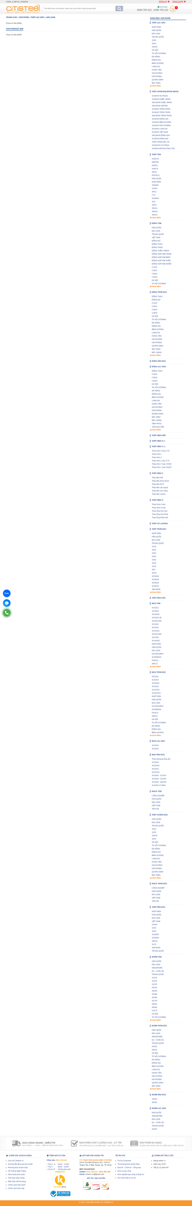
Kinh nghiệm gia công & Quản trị (130, 1174)
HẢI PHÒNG (157, 76)
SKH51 (155, 215)
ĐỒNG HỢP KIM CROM (161, 254)
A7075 (154, 1011)
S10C (154, 566)
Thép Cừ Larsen (160, 524)
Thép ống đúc (158, 907)
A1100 (154, 978)
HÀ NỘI (155, 50)
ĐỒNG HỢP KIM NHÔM (161, 264)
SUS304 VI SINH (159, 785)
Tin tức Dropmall (124, 1161)
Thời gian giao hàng (16, 1178)
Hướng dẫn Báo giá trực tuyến (20, 1164)
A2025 (154, 984)
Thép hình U (157, 473)
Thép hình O (157, 500)
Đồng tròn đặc (159, 292)
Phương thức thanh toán (18, 1168)
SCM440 (155, 198)
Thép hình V (157, 457)
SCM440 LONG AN (159, 129)
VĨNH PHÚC (157, 424)
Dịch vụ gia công (124, 1171)
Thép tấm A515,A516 (160, 481)
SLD (153, 202)
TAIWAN (155, 185)
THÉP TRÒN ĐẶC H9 (160, 142)
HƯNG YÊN (157, 70)
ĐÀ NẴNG (156, 57)
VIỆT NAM (156, 238)
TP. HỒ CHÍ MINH (159, 53)
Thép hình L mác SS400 (161, 467)
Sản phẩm (24, 17)
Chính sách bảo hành (17, 1185)
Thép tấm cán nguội (160, 487)
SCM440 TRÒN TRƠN (161, 109)
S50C (154, 839)
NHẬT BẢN (156, 27)
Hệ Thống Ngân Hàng (17, 1171)
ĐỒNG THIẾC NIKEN (160, 251)
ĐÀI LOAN (50, 17)
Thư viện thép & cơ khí (126, 1178)
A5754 (154, 1001)
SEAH (154, 172)
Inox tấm (156, 603)
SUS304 (155, 611)
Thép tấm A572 (158, 484)
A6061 (154, 1004)
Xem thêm (156, 86)
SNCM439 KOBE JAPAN (162, 102)
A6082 (154, 1007)
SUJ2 (154, 547)
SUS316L (156, 631)
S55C (154, 550)
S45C (154, 40)
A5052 (154, 988)
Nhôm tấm (157, 957)
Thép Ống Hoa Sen (160, 511)
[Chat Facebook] (6, 603)
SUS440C (156, 641)
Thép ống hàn (158, 598)
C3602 (154, 274)
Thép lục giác (38, 17)
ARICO (155, 664)
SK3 (153, 570)
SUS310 (155, 624)
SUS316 (155, 627)
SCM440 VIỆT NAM (160, 132)
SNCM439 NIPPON (160, 106)
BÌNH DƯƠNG (158, 63)
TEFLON (155, 809)
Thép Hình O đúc (159, 504)
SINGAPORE (157, 968)
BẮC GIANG (157, 352)
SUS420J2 (156, 693)
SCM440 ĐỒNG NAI (160, 119)
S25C (154, 560)
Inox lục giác (158, 741)
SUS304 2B (156, 618)
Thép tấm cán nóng (160, 491)
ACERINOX (156, 657)
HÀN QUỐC (157, 30)
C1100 (154, 267)
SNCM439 (156, 589)
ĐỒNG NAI (156, 60)
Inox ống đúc (158, 755)
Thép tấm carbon (159, 494)
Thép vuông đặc (160, 815)
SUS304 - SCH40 (159, 779)
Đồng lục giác (159, 367)
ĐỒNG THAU (157, 244)
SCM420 (155, 583)
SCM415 (155, 586)
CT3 (153, 195)
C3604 (154, 277)
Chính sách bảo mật (16, 1188)
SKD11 (155, 208)
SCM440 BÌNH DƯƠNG (161, 122)
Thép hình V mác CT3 (161, 451)
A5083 (154, 991)
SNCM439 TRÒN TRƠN (162, 116)
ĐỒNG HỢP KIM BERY (161, 257)
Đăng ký (163, 2)
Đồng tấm (156, 223)
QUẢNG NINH (157, 80)
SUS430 (155, 637)
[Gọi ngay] (6, 612)
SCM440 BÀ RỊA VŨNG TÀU (163, 148)
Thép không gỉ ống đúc (161, 759)
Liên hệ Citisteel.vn (16, 1161)
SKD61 (155, 211)
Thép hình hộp (159, 435)
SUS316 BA (157, 634)
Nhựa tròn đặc (159, 884)
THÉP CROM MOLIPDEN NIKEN (165, 92)
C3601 (154, 270)
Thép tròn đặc (159, 529)
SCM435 (155, 579)
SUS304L (156, 614)
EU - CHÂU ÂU (158, 971)
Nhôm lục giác (159, 1108)
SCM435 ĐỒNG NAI (160, 139)
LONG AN (156, 67)
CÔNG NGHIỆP (158, 796)
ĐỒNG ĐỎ (156, 241)
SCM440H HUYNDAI (160, 145)
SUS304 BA (157, 621)
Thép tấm (156, 154)
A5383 (154, 997)
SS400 (154, 47)
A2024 (154, 981)
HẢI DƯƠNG (157, 73)
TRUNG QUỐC (158, 37)
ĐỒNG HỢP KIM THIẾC (161, 261)
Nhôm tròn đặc (159, 1026)
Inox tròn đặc (159, 672)
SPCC (154, 192)
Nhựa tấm (157, 791)
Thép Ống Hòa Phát (160, 514)
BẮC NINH (156, 83)
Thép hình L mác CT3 (160, 461)
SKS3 (154, 205)
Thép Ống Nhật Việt (160, 518)
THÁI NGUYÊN (158, 427)
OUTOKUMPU (158, 654)
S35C (154, 556)
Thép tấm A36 (157, 478)
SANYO (155, 169)
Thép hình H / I (158, 441)
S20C (154, 43)
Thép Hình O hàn (159, 508)
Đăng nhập (177, 2)
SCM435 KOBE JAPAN (161, 99)
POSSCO (155, 175)
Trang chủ (11, 17)
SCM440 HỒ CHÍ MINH (161, 125)
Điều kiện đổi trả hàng (17, 1181)
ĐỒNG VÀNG (157, 247)
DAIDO (155, 165)
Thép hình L (157, 454)
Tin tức (121, 1156)
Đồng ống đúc (159, 361)
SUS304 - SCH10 (159, 775)
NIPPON (155, 162)
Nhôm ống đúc (159, 1095)
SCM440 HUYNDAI (160, 96)
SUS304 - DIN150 (159, 782)
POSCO (155, 660)
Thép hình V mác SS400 (162, 464)
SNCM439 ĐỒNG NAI (161, 135)
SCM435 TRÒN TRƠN (161, 112)
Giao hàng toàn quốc (16, 1174)
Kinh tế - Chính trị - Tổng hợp (129, 1168)
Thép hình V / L (158, 446)
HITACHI (155, 159)
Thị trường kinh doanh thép (128, 1164)
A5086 (154, 994)
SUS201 (155, 608)
